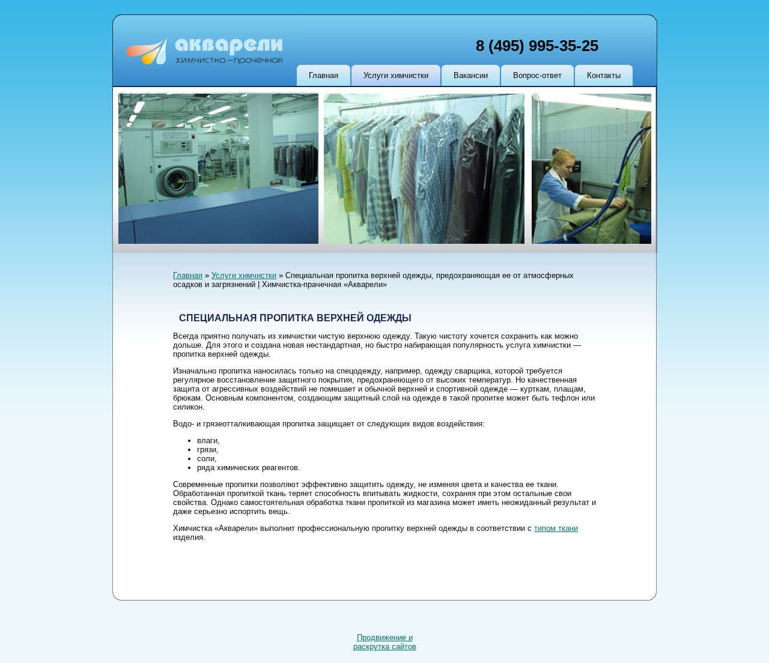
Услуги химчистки (243, 275)
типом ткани (556, 528)
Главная (187, 275)
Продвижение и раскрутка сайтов (384, 642)
